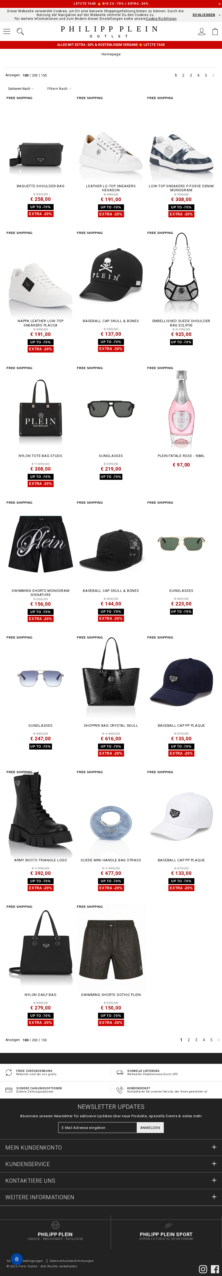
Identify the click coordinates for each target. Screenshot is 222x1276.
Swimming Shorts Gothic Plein (111, 995)
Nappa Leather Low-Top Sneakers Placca (41, 323)
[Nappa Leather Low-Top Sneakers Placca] (40, 274)
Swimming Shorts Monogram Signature (40, 593)
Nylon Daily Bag (40, 995)
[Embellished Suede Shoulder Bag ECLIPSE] (181, 274)
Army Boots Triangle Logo (40, 860)
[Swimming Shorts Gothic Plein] (111, 948)
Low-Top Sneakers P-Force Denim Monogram (181, 188)
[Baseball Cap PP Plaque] (181, 678)
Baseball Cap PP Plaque (181, 725)
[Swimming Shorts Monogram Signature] (40, 544)
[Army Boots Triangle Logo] (40, 813)
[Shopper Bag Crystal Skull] (111, 678)
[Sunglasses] (111, 409)
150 (44, 75)
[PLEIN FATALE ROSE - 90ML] (181, 409)
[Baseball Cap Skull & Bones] (111, 274)
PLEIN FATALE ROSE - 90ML (181, 456)
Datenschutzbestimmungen (72, 1261)
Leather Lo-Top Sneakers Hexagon (111, 188)
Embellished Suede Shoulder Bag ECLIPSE (181, 323)
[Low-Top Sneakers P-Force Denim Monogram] (181, 139)
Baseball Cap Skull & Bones (111, 321)
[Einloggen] (201, 31)
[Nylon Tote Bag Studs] (40, 409)
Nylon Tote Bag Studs (41, 456)
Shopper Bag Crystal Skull (111, 725)
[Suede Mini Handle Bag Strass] (111, 813)
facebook (215, 1269)
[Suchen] (20, 31)
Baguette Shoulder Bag (41, 186)
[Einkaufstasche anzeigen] (215, 31)
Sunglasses (111, 456)
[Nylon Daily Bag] (40, 948)
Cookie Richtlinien (161, 19)
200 (35, 75)
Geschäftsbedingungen (25, 1261)
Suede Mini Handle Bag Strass (111, 860)
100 (26, 75)
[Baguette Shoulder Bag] (40, 139)
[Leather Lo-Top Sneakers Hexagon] (111, 139)
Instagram (203, 1269)
